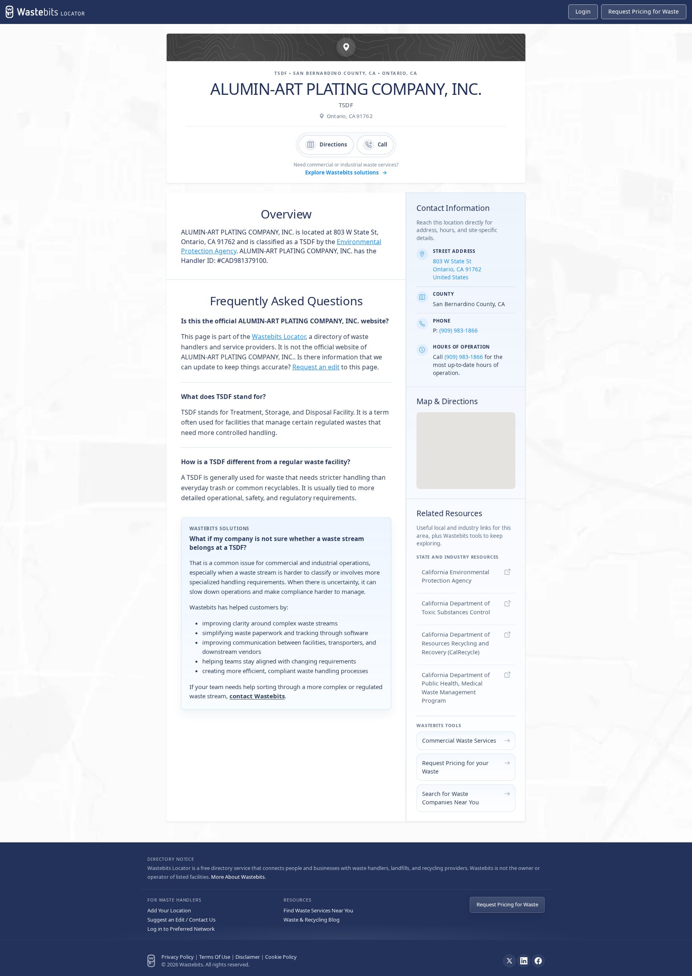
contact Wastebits (257, 696)
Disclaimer (247, 956)
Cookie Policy (281, 956)
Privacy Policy (177, 956)
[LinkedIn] (523, 960)
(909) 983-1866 (458, 330)
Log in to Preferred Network (181, 928)
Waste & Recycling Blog (312, 919)
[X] (509, 960)
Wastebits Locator (279, 336)
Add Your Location (169, 910)
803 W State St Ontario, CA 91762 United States (457, 269)
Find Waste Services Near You (318, 910)
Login (583, 11)
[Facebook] (538, 960)
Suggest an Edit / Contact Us (181, 919)
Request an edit (316, 367)
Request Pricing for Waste (507, 904)
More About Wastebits (238, 876)
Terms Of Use (214, 956)
